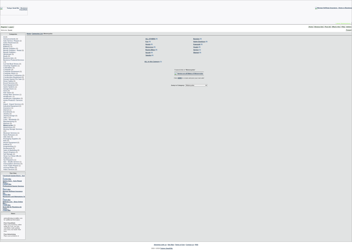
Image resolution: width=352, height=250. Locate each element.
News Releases (9, 135)
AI (4, 37)
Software (6, 158)
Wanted (196, 52)
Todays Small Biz (166, 248)
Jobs (5, 118)
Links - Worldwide (10, 120)
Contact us (190, 244)
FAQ (343, 27)
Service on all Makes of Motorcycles (190, 73)
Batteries (6, 47)
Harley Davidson (199, 41)
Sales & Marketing (10, 150)
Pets (5, 141)
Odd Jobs (6, 137)
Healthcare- (8, 97)
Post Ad (328, 27)
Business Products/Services (13, 60)
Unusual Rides (8, 168)
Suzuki (147, 52)
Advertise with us (160, 244)
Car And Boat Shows (11, 64)
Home (311, 27)
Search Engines (9, 152)
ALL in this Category (152, 61)
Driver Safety (8, 81)
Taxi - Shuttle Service (11, 162)
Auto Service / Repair (11, 41)
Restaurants (7, 148)
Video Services (9, 169)
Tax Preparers (8, 160)
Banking (6, 45)
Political (6, 145)
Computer (7, 70)
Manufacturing (8, 121)
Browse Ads (318, 27)
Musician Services (10, 133)
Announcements (9, 39)
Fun (146, 41)
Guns (5, 91)
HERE (180, 78)
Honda (147, 44)
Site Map (171, 244)
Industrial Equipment (11, 106)
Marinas (6, 123)
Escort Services (9, 83)
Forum (348, 30)
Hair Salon (7, 93)
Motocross (149, 47)
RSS (196, 244)
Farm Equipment (9, 85)
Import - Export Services (12, 104)
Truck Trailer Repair (10, 166)
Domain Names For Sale (12, 79)
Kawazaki (196, 44)
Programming (8, 146)
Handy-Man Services (11, 95)
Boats (5, 56)
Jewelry (6, 114)
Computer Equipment (11, 72)
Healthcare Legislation (11, 98)
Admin (348, 27)
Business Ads (8, 58)
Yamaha (148, 55)
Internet (6, 110)
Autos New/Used (9, 43)
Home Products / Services (13, 100)
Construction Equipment (12, 77)
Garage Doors (8, 89)
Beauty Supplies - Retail (12, 50)
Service (196, 50)
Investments (7, 112)
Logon (11, 27)
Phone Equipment (10, 143)
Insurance (7, 108)
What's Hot (336, 27)
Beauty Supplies (9, 49)
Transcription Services (11, 164)
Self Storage (8, 154)
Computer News (9, 73)
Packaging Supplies (10, 139)
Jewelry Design (9, 116)
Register (4, 27)
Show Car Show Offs (11, 156)
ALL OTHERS (150, 39)
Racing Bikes (150, 50)
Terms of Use (180, 244)
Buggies (196, 39)
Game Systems (9, 87)
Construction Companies (12, 75)
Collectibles (7, 68)
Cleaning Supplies (10, 66)
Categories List (37, 33)
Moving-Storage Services (12, 129)
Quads (195, 47)
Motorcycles (8, 125)
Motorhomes (8, 127)
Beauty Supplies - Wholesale (9, 53)
